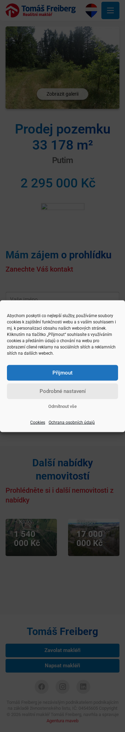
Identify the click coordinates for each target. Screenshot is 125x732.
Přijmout (62, 373)
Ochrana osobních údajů (72, 422)
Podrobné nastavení (63, 391)
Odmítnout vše (62, 406)
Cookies (37, 422)
